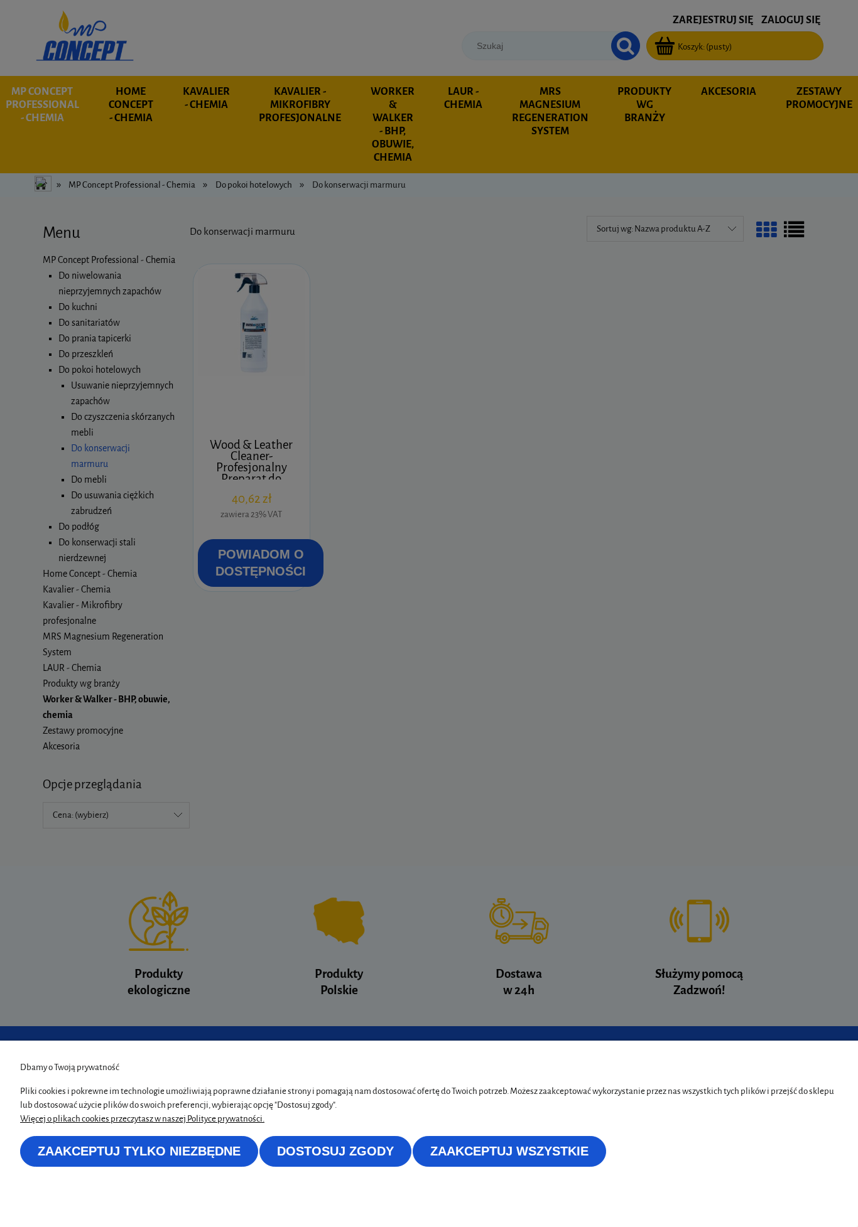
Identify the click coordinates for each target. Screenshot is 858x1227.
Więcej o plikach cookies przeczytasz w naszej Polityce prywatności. (142, 1119)
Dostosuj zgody (335, 1151)
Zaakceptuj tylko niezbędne (139, 1151)
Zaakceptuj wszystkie (509, 1151)
